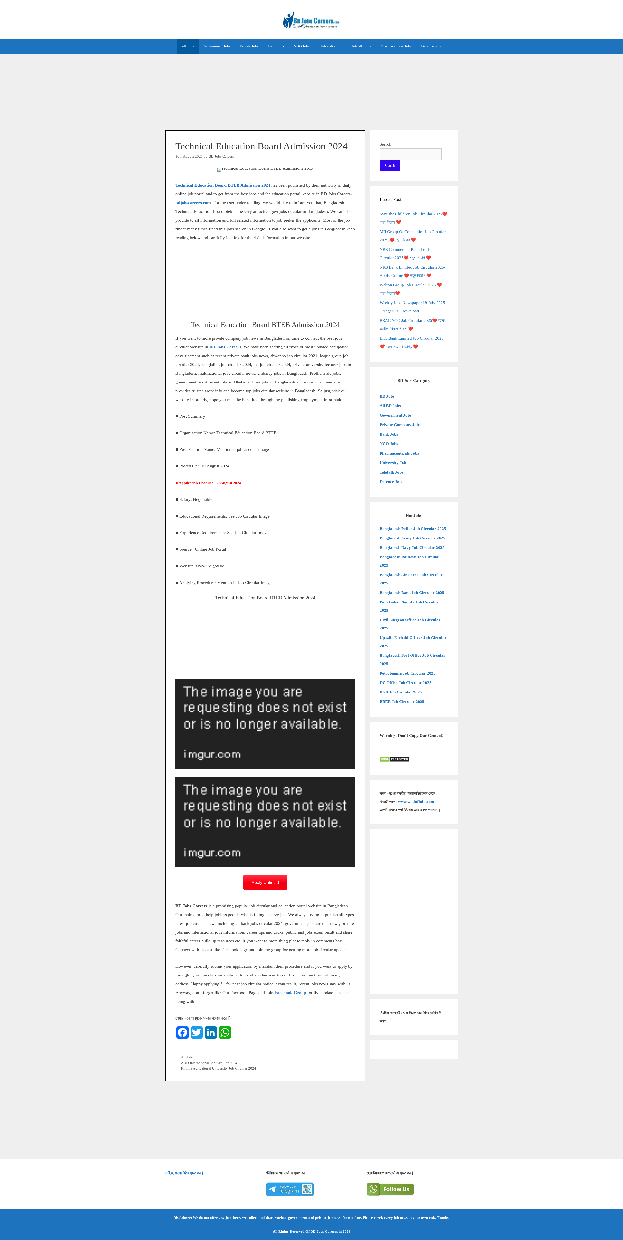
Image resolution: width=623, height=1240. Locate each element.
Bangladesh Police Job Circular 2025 (413, 528)
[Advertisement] (311, 89)
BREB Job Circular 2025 (402, 701)
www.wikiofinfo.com (416, 801)
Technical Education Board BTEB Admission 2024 (222, 185)
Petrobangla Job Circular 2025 (408, 673)
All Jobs (188, 46)
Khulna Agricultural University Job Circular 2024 (218, 1068)
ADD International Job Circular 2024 (209, 1063)
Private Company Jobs (400, 424)
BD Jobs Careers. (225, 347)
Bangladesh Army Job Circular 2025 (412, 538)
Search (385, 144)
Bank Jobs (276, 46)
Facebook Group (290, 992)
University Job (330, 46)
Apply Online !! (265, 882)
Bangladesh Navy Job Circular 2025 (412, 547)
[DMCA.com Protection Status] (394, 760)
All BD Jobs (390, 405)
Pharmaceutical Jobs (396, 46)
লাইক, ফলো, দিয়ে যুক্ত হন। (184, 1173)
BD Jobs (387, 396)
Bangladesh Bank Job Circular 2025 (412, 592)
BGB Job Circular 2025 (401, 692)
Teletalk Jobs (361, 46)
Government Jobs (217, 46)
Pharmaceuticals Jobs (399, 453)
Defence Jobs (431, 46)
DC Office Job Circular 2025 (405, 682)
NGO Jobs (302, 46)
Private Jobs (249, 46)
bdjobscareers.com (193, 202)
